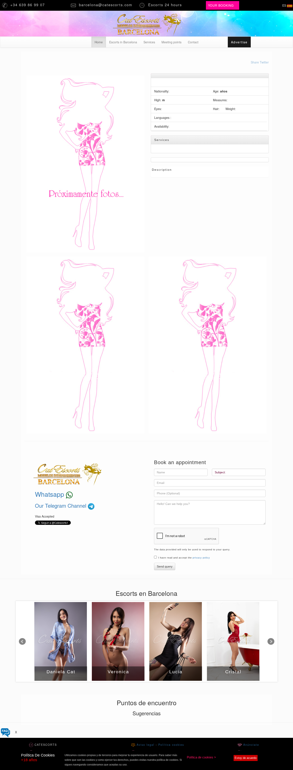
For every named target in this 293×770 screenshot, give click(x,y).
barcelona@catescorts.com (106, 4)
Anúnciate (250, 745)
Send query (164, 566)
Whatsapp (50, 494)
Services (149, 42)
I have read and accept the (184, 557)
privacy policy (201, 557)
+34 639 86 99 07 (28, 4)
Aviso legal (146, 745)
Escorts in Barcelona (123, 42)
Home (100, 42)
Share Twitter (260, 62)
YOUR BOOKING (221, 5)
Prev (22, 641)
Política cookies (171, 745)
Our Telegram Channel (61, 505)
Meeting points (171, 42)
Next (270, 641)
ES (284, 5)
